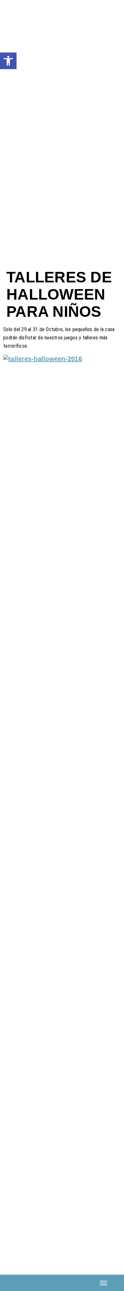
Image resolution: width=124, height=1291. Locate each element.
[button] (8, 61)
